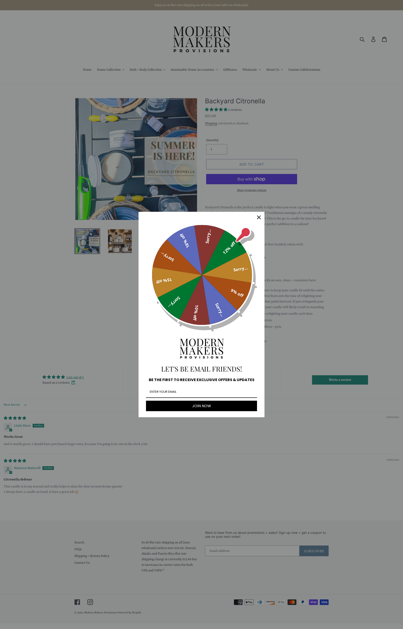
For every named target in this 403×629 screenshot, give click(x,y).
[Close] (258, 217)
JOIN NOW (201, 406)
